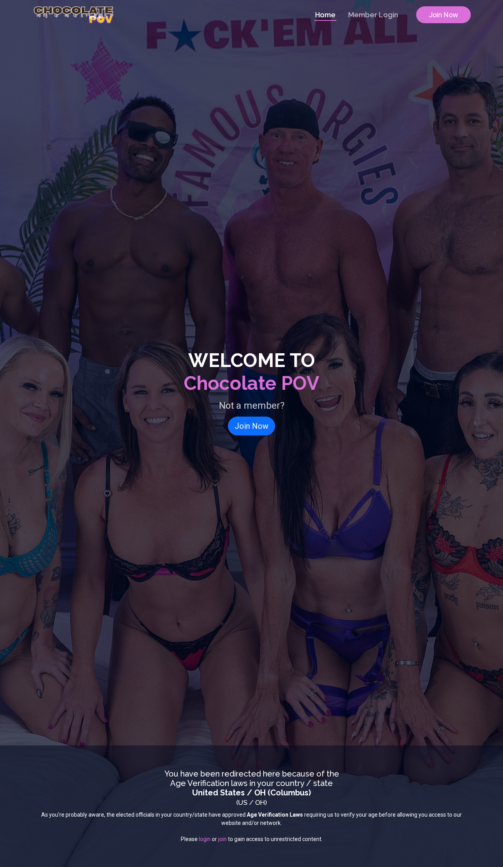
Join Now (443, 15)
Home (325, 15)
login (205, 839)
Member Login (373, 15)
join (222, 839)
